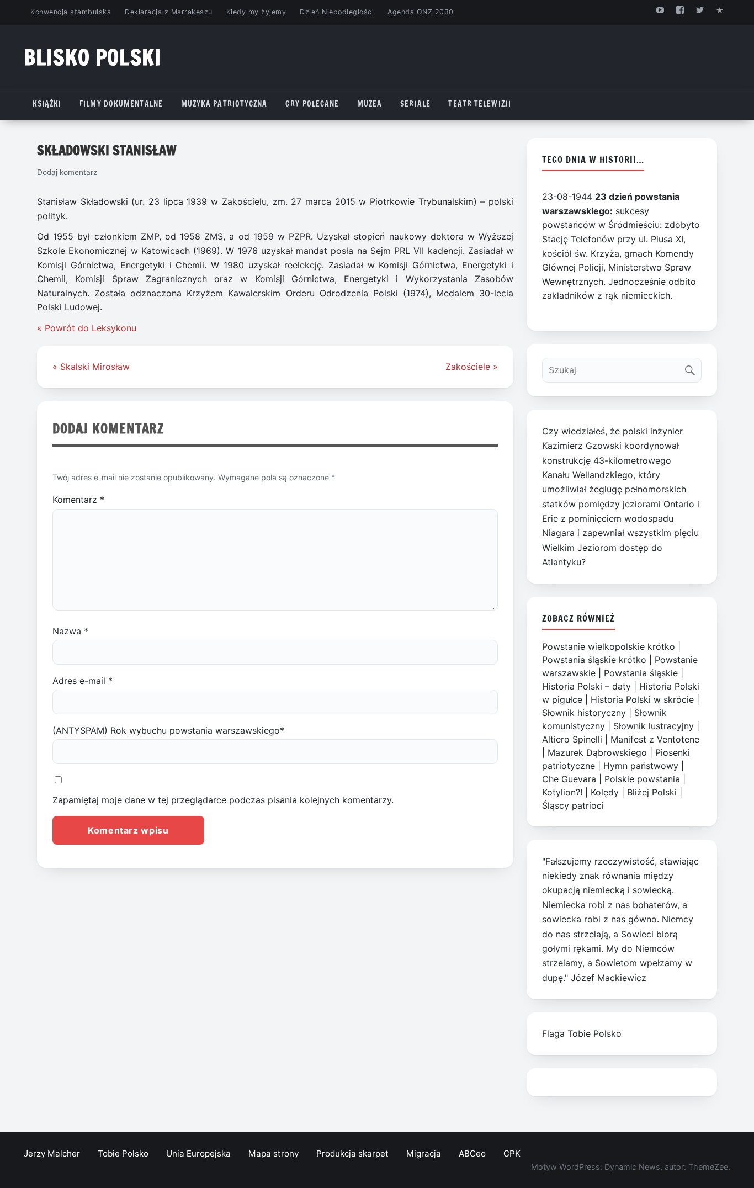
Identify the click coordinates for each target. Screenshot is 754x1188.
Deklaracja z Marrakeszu (168, 12)
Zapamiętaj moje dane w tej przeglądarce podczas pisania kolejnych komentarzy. (223, 799)
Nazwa (70, 631)
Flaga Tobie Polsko (582, 1033)
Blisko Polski (92, 57)
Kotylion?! (562, 792)
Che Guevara (569, 778)
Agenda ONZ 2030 (420, 12)
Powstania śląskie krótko (594, 659)
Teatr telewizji (479, 103)
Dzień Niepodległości (337, 12)
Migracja (423, 1153)
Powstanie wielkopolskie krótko (608, 646)
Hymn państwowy (640, 765)
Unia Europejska (198, 1153)
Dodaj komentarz (67, 172)
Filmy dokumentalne (121, 103)
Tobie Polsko (123, 1153)
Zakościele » (471, 366)
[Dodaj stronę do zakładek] (720, 9)
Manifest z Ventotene (654, 739)
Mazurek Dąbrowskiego (597, 752)
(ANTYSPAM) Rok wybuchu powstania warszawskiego (168, 730)
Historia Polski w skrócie (642, 699)
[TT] (700, 9)
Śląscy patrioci (573, 805)
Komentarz (78, 499)
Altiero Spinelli (572, 739)
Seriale (415, 103)
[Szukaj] (692, 367)
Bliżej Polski (652, 792)
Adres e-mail (82, 680)
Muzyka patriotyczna (224, 103)
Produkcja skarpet (352, 1153)
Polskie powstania (642, 778)
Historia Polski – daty (586, 686)
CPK (512, 1153)
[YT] (660, 9)
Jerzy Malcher (52, 1153)
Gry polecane (312, 103)
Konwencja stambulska (70, 12)
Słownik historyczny (584, 712)
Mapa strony (273, 1153)
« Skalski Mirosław (91, 366)
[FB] (679, 9)
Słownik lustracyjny (653, 725)
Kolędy (605, 792)
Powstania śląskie (641, 672)
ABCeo (472, 1153)
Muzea (370, 103)
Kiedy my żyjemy (256, 12)
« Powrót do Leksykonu (86, 327)
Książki (47, 103)
